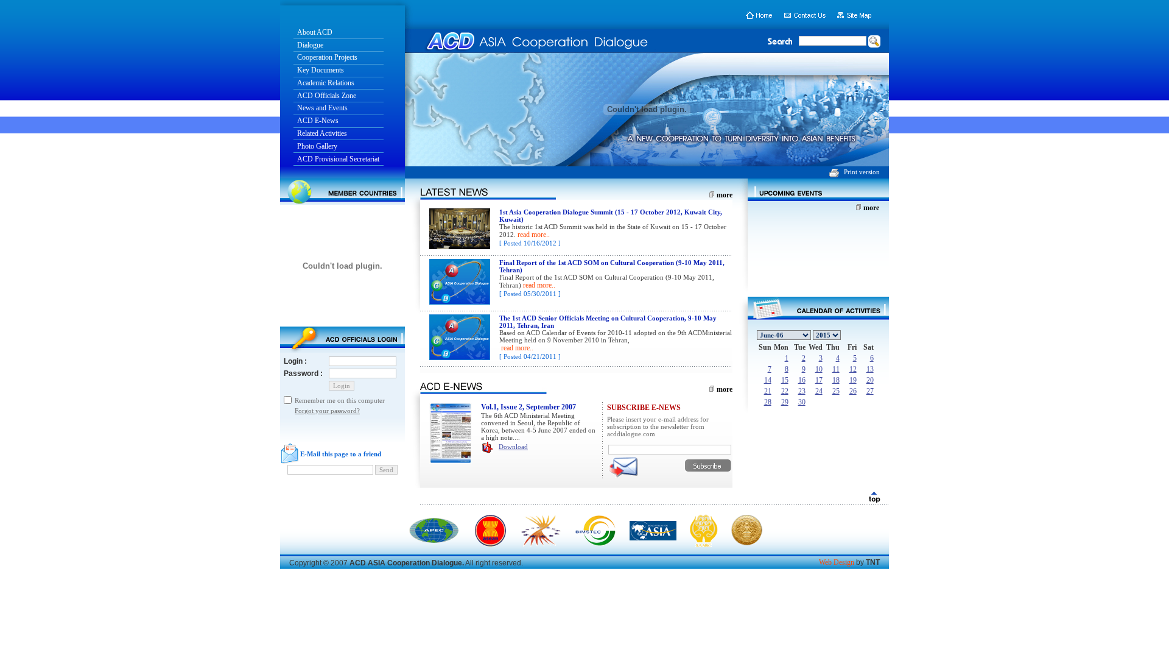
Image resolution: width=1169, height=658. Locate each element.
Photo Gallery (317, 146)
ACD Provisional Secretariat (338, 159)
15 (784, 380)
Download (513, 446)
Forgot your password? (327, 410)
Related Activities (322, 133)
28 (767, 402)
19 (853, 380)
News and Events (322, 108)
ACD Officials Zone (326, 95)
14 (767, 380)
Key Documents (320, 70)
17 (819, 380)
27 (870, 391)
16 (802, 380)
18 (836, 380)
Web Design (836, 562)
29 (784, 402)
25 (836, 391)
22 (784, 391)
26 (853, 391)
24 (819, 391)
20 (870, 380)
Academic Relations (325, 83)
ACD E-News (318, 120)
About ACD (314, 32)
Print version (862, 171)
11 (836, 369)
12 (853, 369)
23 (802, 391)
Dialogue (310, 45)
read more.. (534, 234)
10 (819, 369)
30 (802, 402)
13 (870, 369)
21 (767, 391)
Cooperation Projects (327, 57)
